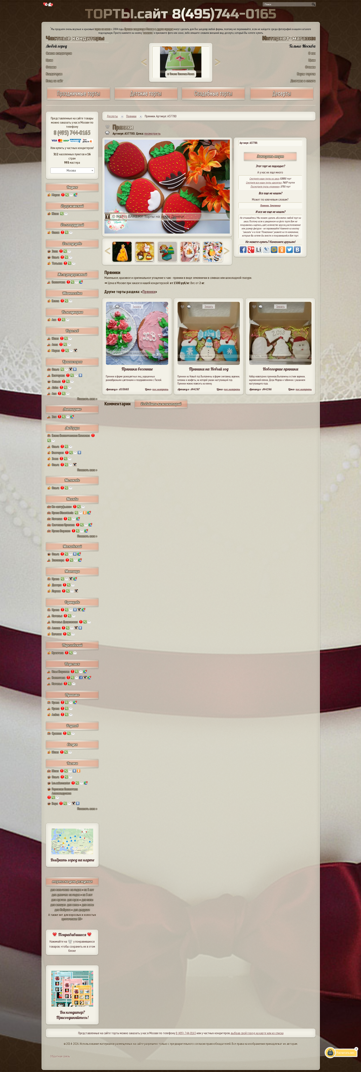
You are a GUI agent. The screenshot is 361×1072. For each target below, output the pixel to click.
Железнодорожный (72, 274)
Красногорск (72, 361)
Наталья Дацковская (65, 622)
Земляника (275, 205)
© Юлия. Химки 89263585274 (181, 74)
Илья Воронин (60, 671)
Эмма (55, 458)
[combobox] (72, 170)
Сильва (56, 381)
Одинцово (72, 602)
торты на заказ (103, 29)
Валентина (58, 282)
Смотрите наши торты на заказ (264, 178)
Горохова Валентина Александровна (65, 791)
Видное (72, 187)
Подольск (72, 663)
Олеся (55, 232)
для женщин (58, 905)
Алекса (56, 628)
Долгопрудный (72, 224)
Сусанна (57, 733)
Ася (54, 319)
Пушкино (72, 694)
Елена (55, 301)
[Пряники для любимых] (190, 251)
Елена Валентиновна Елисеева (71, 435)
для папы (87, 900)
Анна (55, 344)
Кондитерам (54, 73)
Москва (72, 499)
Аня (54, 393)
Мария (56, 195)
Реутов (72, 725)
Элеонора (58, 560)
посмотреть (152, 133)
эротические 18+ (72, 919)
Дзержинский (72, 206)
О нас (311, 53)
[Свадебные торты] (213, 98)
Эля (54, 417)
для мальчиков (59, 889)
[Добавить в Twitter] (289, 249)
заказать (148, 33)
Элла (55, 251)
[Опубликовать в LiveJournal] (266, 249)
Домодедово (72, 243)
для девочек (60, 894)
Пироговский (72, 645)
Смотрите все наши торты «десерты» (264, 182)
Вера (55, 803)
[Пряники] (122, 251)
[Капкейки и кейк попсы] (281, 98)
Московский (72, 546)
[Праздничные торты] (78, 98)
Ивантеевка (72, 293)
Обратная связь (60, 1056)
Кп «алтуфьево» (62, 506)
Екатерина (58, 375)
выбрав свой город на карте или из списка (257, 1033)
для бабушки (63, 910)
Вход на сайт (54, 80)
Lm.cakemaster (61, 783)
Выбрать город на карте (72, 859)
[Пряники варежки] (167, 251)
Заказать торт (270, 156)
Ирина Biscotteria (62, 513)
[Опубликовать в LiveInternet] (258, 249)
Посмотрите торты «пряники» (265, 186)
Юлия (55, 213)
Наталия (57, 519)
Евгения (57, 634)
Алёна (55, 714)
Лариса (56, 591)
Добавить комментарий (161, 403)
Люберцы (72, 427)
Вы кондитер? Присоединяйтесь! (72, 1015)
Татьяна (57, 263)
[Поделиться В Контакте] (297, 249)
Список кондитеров (59, 53)
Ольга (55, 257)
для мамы (88, 905)
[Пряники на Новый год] (145, 251)
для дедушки (81, 910)
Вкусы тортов (306, 73)
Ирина (55, 579)
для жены (73, 905)
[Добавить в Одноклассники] (281, 249)
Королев (72, 330)
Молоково (72, 480)
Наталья (57, 616)
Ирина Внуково (61, 531)
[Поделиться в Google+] (251, 249)
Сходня (72, 744)
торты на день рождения (72, 881)
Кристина (58, 653)
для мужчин (58, 900)
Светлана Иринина (63, 525)
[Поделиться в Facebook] (243, 249)
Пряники (264, 205)
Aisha (55, 387)
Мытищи (72, 571)
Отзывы (51, 66)
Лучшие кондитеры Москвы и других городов (148, 29)
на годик (75, 889)
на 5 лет (89, 889)
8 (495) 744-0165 (72, 132)
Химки (72, 763)
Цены (49, 60)
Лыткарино (72, 409)
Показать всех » (87, 399)
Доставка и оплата (302, 80)
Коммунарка (72, 312)
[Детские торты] (146, 98)
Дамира (56, 585)
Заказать (137, 306)
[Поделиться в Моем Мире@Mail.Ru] (274, 249)
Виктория (58, 452)
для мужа (73, 900)
